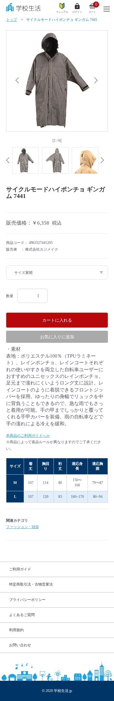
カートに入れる (57, 320)
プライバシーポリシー (27, 600)
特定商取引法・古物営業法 (31, 584)
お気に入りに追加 (57, 336)
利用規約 (16, 630)
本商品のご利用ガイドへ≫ (28, 435)
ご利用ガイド (20, 569)
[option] (57, 81)
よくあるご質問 (22, 615)
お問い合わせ (20, 645)
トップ (11, 20)
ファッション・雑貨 (22, 527)
